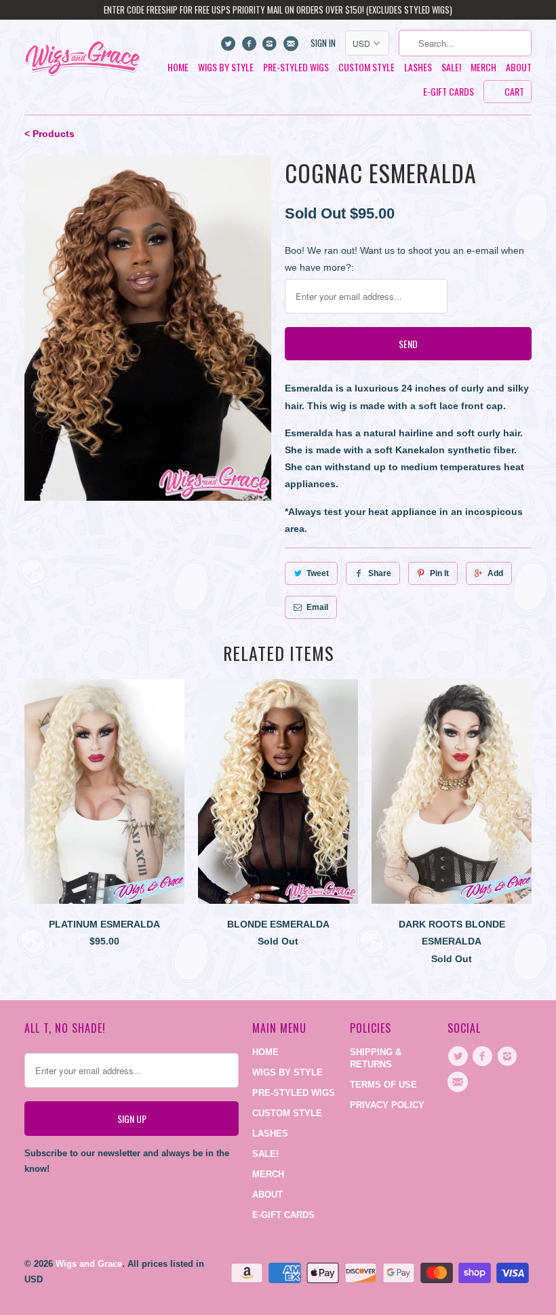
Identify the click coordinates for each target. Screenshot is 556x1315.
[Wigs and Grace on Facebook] (250, 47)
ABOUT (519, 67)
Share (379, 573)
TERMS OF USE (383, 1085)
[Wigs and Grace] (82, 54)
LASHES (418, 67)
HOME (177, 67)
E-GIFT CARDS (448, 91)
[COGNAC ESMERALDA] (147, 328)
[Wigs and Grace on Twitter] (230, 47)
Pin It (439, 573)
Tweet (317, 573)
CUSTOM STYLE (366, 67)
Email (317, 607)
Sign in (323, 43)
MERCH (483, 67)
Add (495, 573)
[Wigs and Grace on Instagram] (271, 47)
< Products (49, 133)
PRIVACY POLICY (387, 1105)
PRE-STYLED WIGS (296, 67)
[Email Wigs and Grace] (292, 47)
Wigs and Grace (89, 1264)
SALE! (451, 67)
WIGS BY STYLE (226, 67)
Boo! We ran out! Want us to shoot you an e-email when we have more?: (404, 259)
